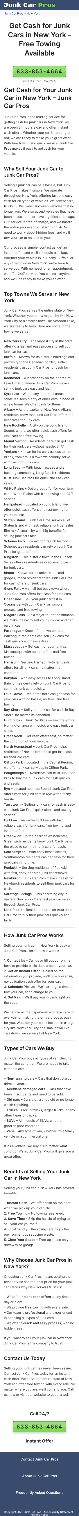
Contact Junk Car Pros (39, 1459)
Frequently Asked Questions (39, 1492)
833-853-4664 (39, 71)
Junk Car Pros (13, 13)
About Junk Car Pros (39, 1476)
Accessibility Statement (58, 1512)
